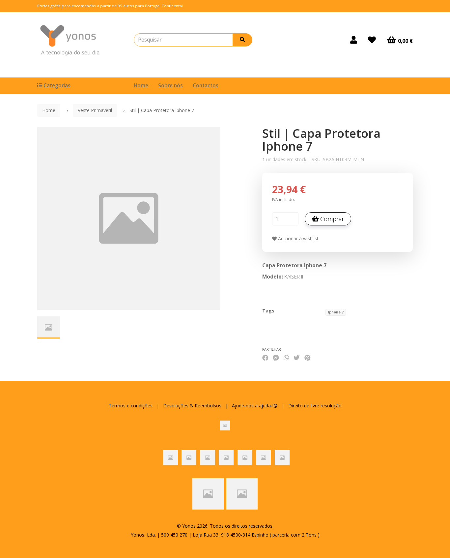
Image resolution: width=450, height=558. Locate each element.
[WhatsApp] (286, 358)
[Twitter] (297, 358)
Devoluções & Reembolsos (192, 405)
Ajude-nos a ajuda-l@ (255, 405)
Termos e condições (131, 405)
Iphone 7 (336, 312)
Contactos (205, 85)
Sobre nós (170, 85)
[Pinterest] (307, 358)
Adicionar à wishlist (298, 238)
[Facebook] (265, 358)
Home (141, 85)
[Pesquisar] (242, 39)
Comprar (331, 219)
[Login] (353, 40)
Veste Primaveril (95, 110)
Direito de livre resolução (315, 405)
